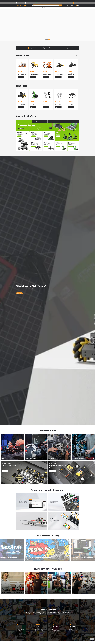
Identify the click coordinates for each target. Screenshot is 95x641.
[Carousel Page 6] (48, 39)
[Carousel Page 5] (47, 39)
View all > (77, 55)
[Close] (78, 1)
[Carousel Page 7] (49, 39)
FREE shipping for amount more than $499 (23, 0)
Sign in (68, 5)
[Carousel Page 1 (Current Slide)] (42, 39)
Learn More (19, 293)
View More (21, 128)
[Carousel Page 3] (45, 39)
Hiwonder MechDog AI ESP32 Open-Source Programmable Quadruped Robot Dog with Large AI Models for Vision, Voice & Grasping (34, 74)
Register (72, 5)
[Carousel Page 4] (46, 39)
